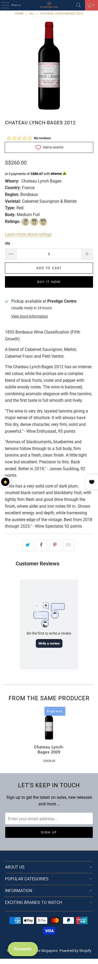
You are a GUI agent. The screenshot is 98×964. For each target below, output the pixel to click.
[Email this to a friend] (68, 545)
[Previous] (7, 735)
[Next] (91, 735)
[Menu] (2, 5)
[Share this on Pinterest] (55, 545)
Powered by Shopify (75, 951)
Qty (7, 243)
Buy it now (49, 282)
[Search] (79, 5)
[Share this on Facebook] (41, 545)
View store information (29, 316)
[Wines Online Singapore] (49, 5)
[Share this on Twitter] (27, 545)
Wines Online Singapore (38, 951)
